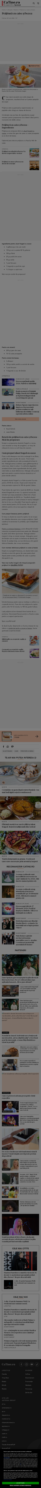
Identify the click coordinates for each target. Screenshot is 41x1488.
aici (20, 1463)
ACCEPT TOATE (20, 1483)
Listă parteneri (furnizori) (8, 1479)
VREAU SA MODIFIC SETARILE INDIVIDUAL (20, 1485)
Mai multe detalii (7, 1457)
